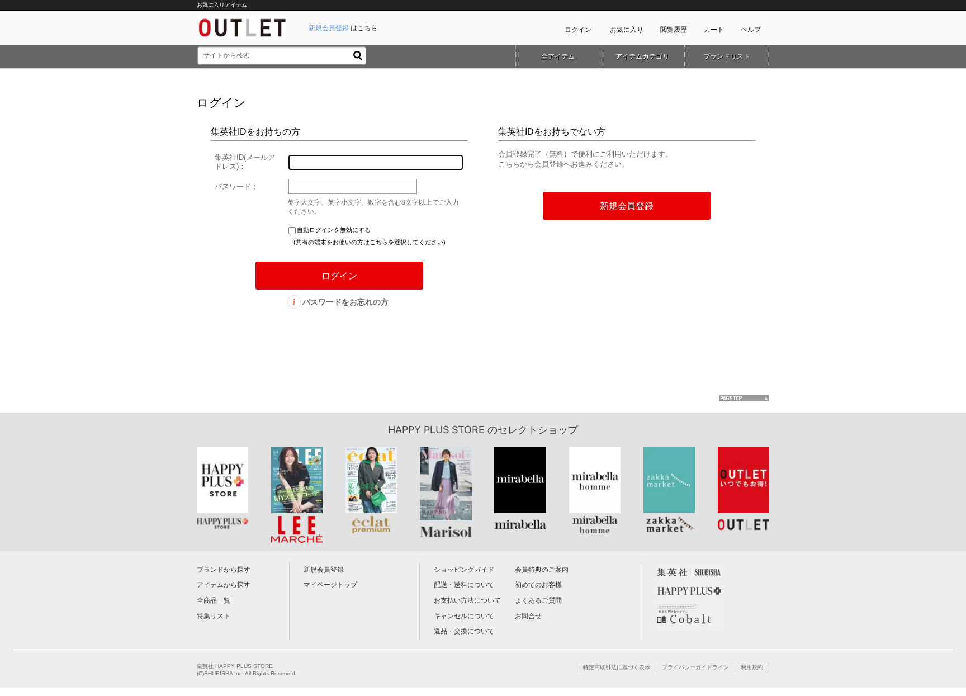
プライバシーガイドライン (695, 667)
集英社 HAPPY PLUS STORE (235, 666)
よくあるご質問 (538, 600)
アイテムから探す (223, 585)
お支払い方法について (467, 600)
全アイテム (558, 56)
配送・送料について (464, 585)
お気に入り (626, 30)
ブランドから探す (223, 570)
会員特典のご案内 (542, 570)
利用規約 (752, 667)
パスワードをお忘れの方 (345, 301)
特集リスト (213, 616)
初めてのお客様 (538, 585)
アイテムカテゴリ (642, 56)
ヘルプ (751, 30)
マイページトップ (330, 585)
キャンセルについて (464, 616)
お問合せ (528, 616)
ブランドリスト (726, 56)
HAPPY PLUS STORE (436, 429)
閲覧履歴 (673, 30)
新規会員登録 (324, 570)
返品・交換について (464, 631)
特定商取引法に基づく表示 (616, 667)
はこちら (343, 28)
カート (714, 30)
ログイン (578, 30)
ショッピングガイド (464, 570)
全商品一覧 (213, 600)
